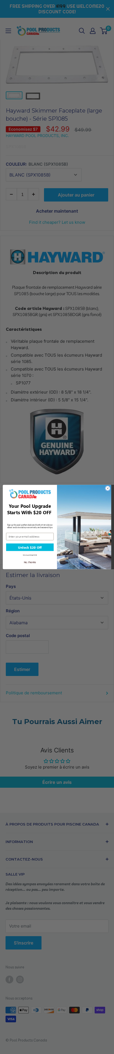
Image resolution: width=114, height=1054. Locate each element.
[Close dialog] (107, 488)
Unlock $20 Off (30, 547)
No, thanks (30, 562)
